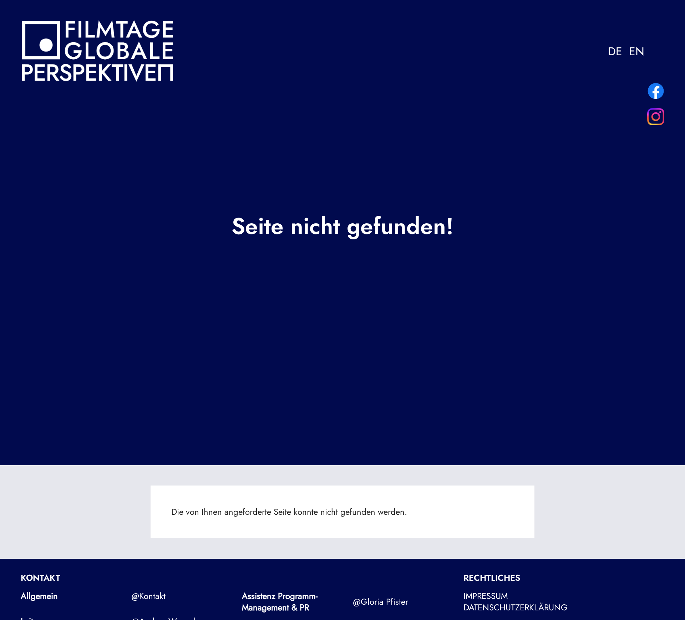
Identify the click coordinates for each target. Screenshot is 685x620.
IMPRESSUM (485, 596)
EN (636, 51)
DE (615, 51)
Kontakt (152, 596)
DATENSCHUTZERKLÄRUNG (515, 607)
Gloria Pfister (384, 601)
